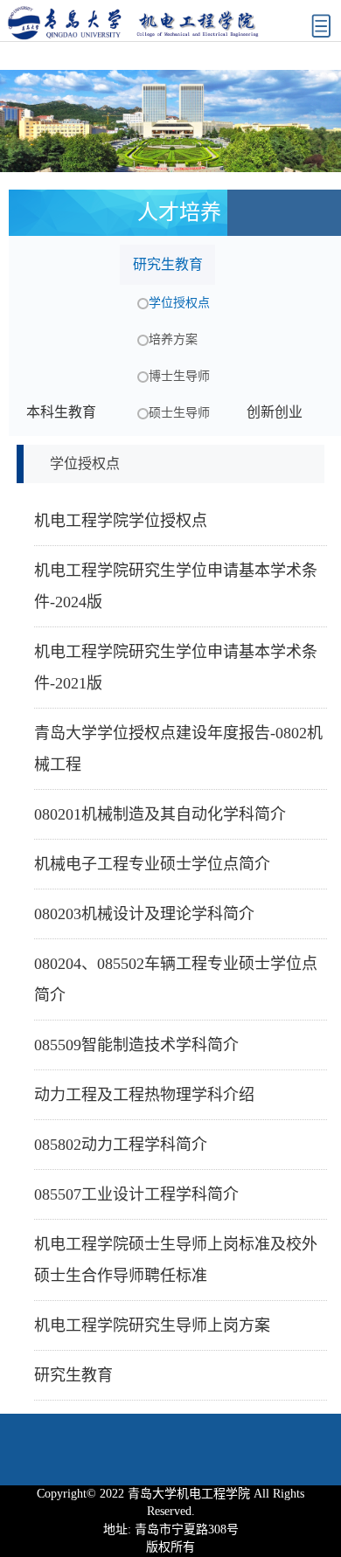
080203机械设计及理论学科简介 (144, 914)
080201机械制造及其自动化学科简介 (160, 814)
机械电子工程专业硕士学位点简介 (152, 864)
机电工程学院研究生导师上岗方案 (152, 1325)
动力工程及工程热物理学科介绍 (144, 1095)
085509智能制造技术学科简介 (136, 1045)
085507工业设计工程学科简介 (136, 1194)
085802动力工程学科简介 (120, 1144)
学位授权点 (179, 302)
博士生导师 (179, 376)
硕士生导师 (179, 412)
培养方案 (173, 339)
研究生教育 (73, 1375)
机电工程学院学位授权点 (120, 520)
